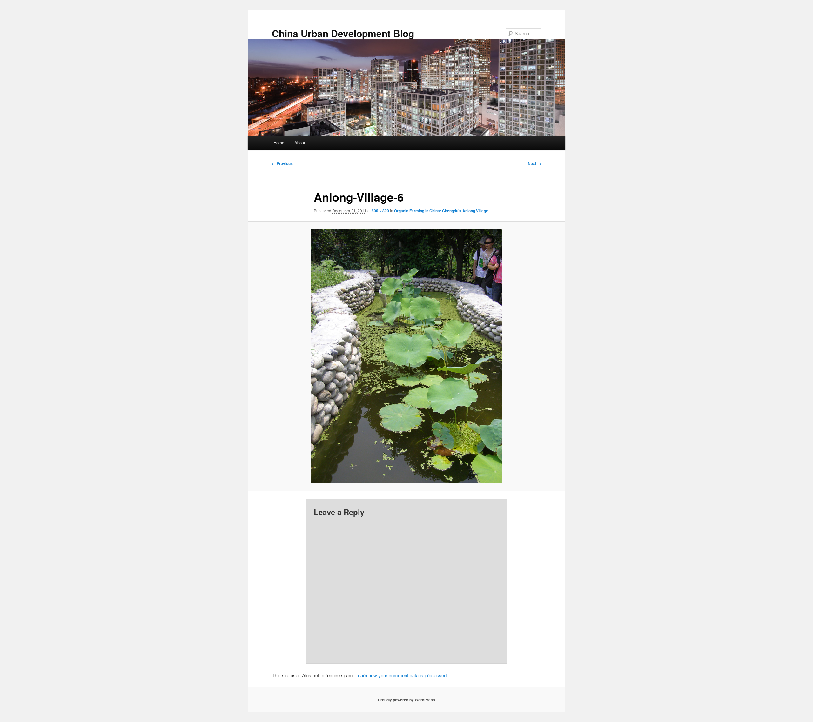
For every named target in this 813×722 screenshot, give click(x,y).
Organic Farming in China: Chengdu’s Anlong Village (441, 211)
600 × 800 (380, 211)
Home (278, 143)
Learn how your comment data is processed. (401, 675)
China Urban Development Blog (343, 33)
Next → (534, 163)
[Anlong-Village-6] (406, 356)
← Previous (282, 163)
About (299, 143)
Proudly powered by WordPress (406, 700)
